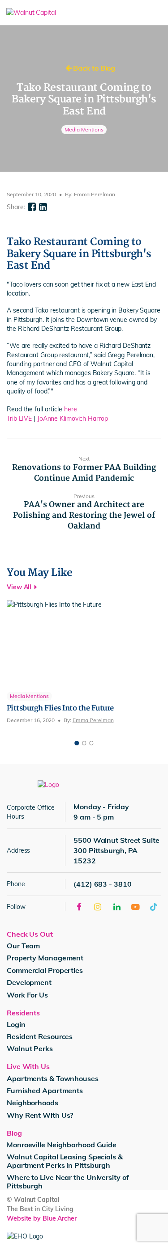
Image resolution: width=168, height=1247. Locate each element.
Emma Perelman (94, 194)
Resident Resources (40, 1036)
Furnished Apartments (45, 1090)
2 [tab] (84, 743)
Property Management (45, 957)
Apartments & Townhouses (53, 1078)
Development (29, 982)
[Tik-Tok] (154, 906)
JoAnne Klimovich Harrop (73, 418)
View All (19, 587)
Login (16, 1024)
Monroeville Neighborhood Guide (61, 1144)
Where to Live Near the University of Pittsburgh (68, 1181)
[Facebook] (32, 207)
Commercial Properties (45, 970)
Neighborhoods (32, 1102)
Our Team (23, 945)
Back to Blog (94, 67)
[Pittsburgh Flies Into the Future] (84, 662)
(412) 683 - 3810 (102, 883)
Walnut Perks (30, 1048)
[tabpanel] (84, 662)
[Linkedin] (43, 207)
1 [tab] (77, 743)
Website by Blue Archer (42, 1218)
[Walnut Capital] (57, 12)
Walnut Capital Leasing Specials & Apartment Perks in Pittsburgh (65, 1161)
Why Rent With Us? (40, 1115)
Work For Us (27, 994)
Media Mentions (84, 129)
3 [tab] (91, 743)
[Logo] (48, 784)
